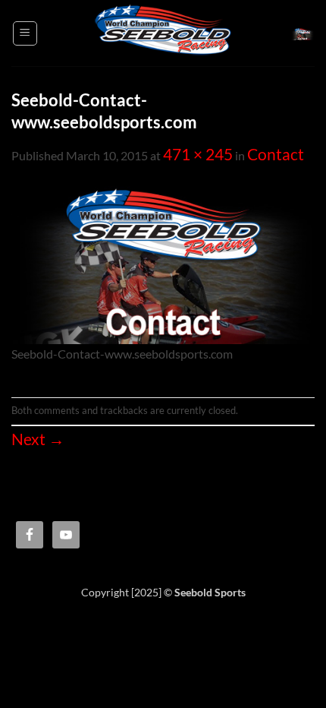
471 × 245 (198, 154)
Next (37, 439)
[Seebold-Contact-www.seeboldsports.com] (163, 263)
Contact (275, 154)
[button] (25, 33)
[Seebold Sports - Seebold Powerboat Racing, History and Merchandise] (163, 33)
